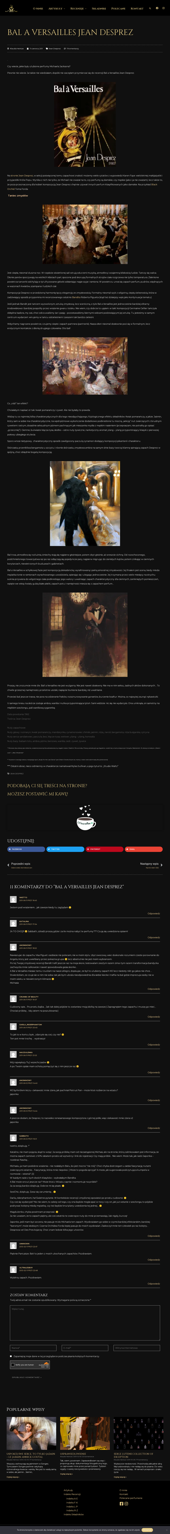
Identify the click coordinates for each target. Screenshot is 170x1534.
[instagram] (126, 1504)
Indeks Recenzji (72, 1494)
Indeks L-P (72, 1506)
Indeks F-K (72, 1502)
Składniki (99, 8)
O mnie (38, 8)
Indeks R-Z (72, 1510)
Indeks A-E (72, 1498)
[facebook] (122, 1504)
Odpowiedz (154, 913)
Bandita (76, 297)
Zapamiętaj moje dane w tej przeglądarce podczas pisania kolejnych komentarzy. (56, 1356)
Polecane (118, 8)
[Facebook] (157, 8)
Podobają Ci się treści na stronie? (47, 786)
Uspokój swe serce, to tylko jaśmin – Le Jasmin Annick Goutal (31, 1455)
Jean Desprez (55, 48)
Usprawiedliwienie (73, 1454)
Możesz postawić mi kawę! (37, 794)
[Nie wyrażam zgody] (166, 1530)
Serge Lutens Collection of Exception (133, 1455)
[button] (150, 8)
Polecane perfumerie (131, 1498)
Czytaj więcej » (13, 1477)
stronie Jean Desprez (22, 175)
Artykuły (55, 8)
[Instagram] (163, 8)
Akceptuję (147, 1530)
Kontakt (137, 8)
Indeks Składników (74, 1514)
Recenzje (77, 8)
